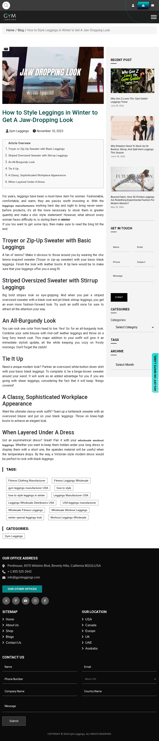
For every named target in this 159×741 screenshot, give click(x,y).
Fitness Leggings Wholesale (71, 480)
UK (87, 636)
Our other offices (22, 588)
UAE (88, 642)
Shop (9, 631)
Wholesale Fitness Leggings (25, 510)
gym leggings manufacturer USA (28, 487)
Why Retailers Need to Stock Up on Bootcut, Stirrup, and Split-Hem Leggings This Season (132, 149)
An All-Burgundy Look (21, 162)
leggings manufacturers (18, 205)
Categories (118, 320)
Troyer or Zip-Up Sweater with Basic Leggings (36, 148)
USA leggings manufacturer (79, 502)
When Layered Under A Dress (26, 181)
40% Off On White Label (155, 373)
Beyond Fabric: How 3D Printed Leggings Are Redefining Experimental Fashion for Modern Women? (132, 200)
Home (10, 30)
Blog (21, 30)
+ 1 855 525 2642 (20, 571)
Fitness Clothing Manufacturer (26, 480)
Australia (91, 648)
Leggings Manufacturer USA (71, 495)
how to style (64, 487)
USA (88, 619)
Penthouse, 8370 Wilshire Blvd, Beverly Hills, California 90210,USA (54, 565)
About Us (12, 625)
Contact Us (13, 642)
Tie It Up (13, 168)
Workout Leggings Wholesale (68, 517)
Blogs (10, 636)
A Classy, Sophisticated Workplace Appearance (37, 175)
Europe (90, 631)
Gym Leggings (14, 536)
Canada (90, 625)
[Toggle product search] (6, 5)
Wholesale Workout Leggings (69, 510)
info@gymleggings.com (24, 577)
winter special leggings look (25, 517)
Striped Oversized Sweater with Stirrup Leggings (38, 155)
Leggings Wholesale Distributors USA (31, 502)
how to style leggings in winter (26, 495)
